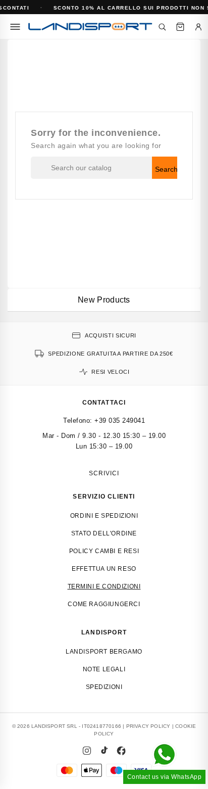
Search (166, 169)
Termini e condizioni (104, 586)
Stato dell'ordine (104, 533)
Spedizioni (104, 687)
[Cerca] (162, 27)
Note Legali (104, 669)
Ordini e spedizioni (104, 515)
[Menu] (15, 27)
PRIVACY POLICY (148, 726)
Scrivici (104, 473)
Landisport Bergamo (104, 651)
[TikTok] (104, 751)
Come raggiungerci (104, 604)
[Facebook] (121, 751)
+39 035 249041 (119, 420)
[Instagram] (87, 751)
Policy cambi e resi (104, 551)
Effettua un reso (104, 568)
